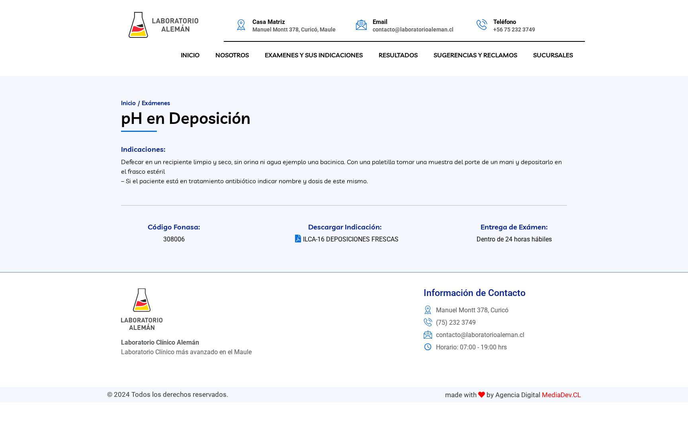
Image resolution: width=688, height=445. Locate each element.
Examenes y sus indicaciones (314, 55)
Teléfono (504, 21)
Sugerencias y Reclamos (475, 55)
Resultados (398, 55)
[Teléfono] (482, 24)
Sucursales (553, 55)
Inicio (190, 55)
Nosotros (232, 55)
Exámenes (156, 103)
